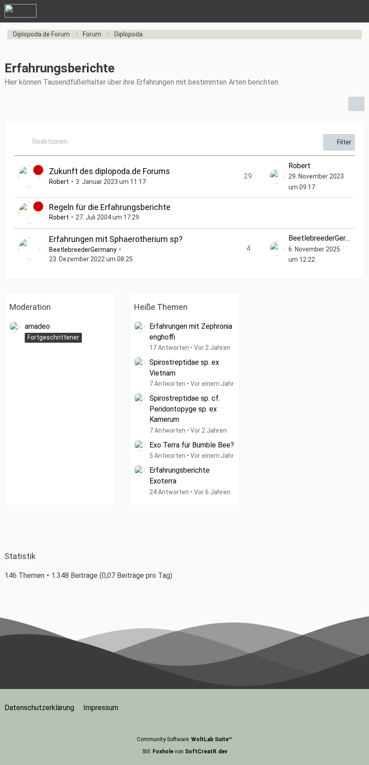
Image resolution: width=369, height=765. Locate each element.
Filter (344, 142)
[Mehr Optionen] (356, 104)
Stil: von (184, 751)
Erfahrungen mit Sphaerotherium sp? (116, 239)
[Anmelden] (335, 11)
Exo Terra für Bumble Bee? (191, 445)
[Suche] (312, 11)
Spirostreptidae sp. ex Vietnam (184, 367)
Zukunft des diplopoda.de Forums (109, 171)
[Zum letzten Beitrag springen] (277, 176)
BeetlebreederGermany (83, 249)
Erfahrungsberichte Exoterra (179, 475)
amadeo (37, 326)
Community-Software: (184, 739)
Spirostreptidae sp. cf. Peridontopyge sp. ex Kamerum (184, 409)
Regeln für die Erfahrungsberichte (110, 207)
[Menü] (357, 11)
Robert (59, 181)
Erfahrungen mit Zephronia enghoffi (190, 331)
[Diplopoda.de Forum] (20, 11)
